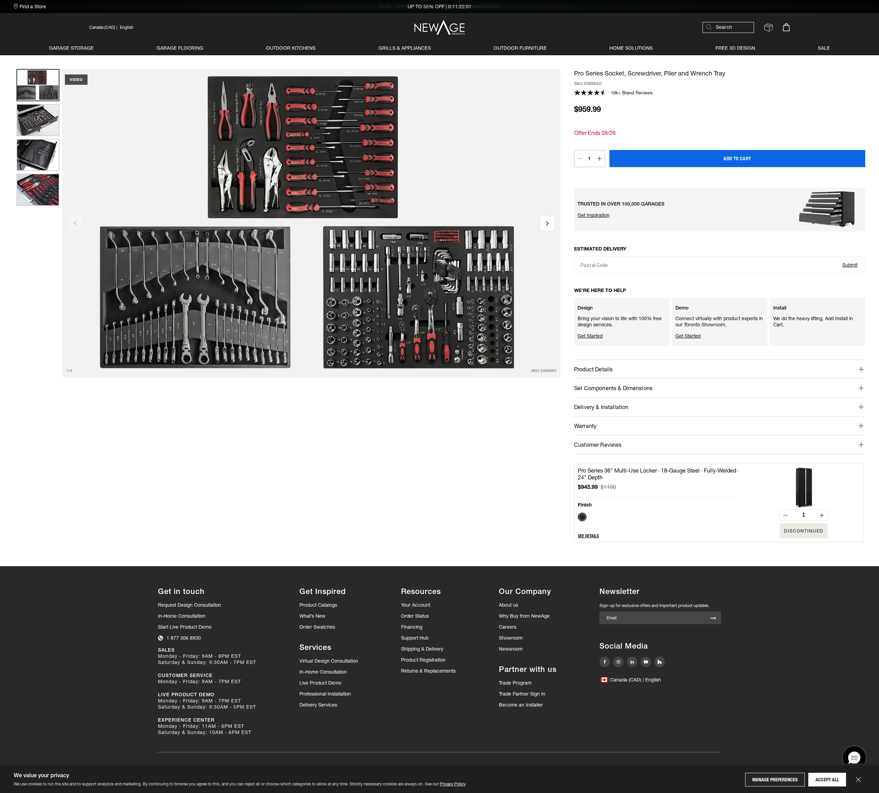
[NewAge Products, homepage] (439, 27)
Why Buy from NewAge (524, 616)
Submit (849, 265)
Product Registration (423, 660)
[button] (194, 27)
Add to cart (737, 158)
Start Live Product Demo (185, 627)
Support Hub (415, 638)
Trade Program (515, 683)
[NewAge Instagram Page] (618, 661)
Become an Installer (521, 705)
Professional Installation (325, 694)
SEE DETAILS (588, 535)
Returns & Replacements (428, 671)
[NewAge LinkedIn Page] (632, 661)
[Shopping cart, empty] (786, 27)
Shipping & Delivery (422, 649)
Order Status (415, 616)
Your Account (415, 605)
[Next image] (547, 223)
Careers (507, 627)
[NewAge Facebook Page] (605, 661)
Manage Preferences (775, 780)
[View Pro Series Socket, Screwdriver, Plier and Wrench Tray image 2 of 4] (37, 120)
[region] (37, 223)
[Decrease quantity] (579, 158)
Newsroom (511, 649)
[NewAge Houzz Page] (659, 662)
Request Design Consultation (189, 605)
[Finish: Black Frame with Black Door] (582, 517)
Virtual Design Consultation (328, 661)
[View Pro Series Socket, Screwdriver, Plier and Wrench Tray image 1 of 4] (37, 85)
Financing (411, 627)
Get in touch (181, 591)
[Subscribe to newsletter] (713, 618)
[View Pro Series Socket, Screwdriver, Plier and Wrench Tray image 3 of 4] (37, 155)
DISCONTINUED (803, 531)
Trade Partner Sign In (522, 693)
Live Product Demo (320, 683)
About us (508, 605)
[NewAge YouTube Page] (646, 661)
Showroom (511, 638)
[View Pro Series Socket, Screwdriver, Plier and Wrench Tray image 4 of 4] (37, 190)
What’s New (312, 616)
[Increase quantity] (599, 158)
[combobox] (731, 27)
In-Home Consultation (181, 616)
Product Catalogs (318, 605)
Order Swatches (317, 627)
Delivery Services (318, 705)
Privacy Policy (452, 783)
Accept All (827, 780)
